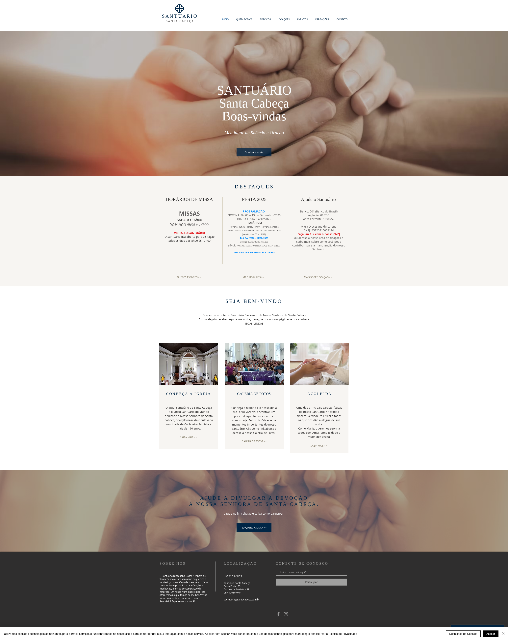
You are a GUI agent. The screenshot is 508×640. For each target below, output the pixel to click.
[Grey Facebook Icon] (278, 614)
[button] (244, 19)
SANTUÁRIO (180, 16)
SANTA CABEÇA (180, 21)
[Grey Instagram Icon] (286, 614)
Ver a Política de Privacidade (339, 634)
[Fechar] (503, 633)
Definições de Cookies (463, 634)
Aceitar (490, 634)
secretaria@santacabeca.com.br (242, 599)
